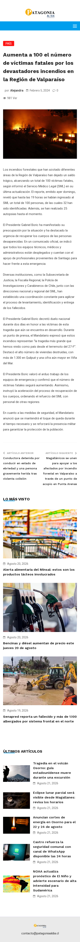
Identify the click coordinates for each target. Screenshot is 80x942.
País (9, 43)
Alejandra (16, 90)
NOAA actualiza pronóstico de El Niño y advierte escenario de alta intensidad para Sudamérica (54, 880)
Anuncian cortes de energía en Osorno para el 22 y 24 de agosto (54, 822)
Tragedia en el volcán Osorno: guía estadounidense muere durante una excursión (52, 770)
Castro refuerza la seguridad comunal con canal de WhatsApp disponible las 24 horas (52, 849)
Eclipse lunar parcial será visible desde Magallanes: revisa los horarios (54, 797)
